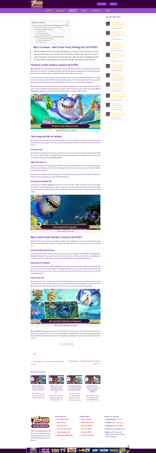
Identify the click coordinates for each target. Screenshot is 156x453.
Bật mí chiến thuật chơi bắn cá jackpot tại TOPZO (50, 36)
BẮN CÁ (73, 11)
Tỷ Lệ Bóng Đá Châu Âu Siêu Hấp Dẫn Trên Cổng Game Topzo (118, 24)
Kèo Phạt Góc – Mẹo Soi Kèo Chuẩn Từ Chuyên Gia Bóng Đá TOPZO (117, 34)
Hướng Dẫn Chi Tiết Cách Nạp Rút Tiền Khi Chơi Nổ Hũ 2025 (118, 75)
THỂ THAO (96, 11)
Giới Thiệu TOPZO (63, 419)
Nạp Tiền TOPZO (86, 425)
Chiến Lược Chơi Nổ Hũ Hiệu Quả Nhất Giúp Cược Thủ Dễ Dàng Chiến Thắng (117, 86)
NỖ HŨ (83, 11)
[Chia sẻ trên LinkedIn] (72, 344)
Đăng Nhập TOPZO (87, 422)
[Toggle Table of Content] (66, 22)
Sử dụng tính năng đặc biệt (44, 34)
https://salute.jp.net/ (118, 422)
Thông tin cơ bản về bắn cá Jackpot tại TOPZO (49, 27)
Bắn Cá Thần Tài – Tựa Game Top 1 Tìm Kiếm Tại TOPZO (38, 388)
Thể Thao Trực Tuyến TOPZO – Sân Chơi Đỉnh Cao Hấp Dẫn (117, 66)
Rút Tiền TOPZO (86, 429)
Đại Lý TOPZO (61, 422)
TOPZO (48, 11)
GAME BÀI (61, 11)
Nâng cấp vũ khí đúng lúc (44, 40)
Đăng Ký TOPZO (86, 419)
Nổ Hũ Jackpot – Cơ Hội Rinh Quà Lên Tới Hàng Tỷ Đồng (118, 114)
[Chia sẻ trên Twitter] (62, 344)
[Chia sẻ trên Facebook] (59, 344)
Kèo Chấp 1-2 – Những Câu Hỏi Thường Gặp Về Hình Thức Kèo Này (118, 45)
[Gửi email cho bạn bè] (65, 344)
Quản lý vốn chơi (42, 42)
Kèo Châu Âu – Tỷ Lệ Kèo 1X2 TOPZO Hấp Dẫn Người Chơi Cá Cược (118, 56)
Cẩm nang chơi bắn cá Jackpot (44, 29)
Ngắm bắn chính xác (43, 33)
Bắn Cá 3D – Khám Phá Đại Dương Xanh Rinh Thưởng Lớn (56, 389)
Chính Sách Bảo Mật (63, 432)
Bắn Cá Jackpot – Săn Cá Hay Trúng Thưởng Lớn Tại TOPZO (51, 25)
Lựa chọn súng (41, 31)
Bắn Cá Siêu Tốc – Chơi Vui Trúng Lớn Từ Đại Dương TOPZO (92, 389)
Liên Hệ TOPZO (62, 425)
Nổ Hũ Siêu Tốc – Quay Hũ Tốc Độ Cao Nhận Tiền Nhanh (117, 105)
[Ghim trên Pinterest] (68, 344)
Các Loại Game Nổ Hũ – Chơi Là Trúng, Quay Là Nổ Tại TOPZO (118, 96)
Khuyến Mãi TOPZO (87, 435)
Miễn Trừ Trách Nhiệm (64, 429)
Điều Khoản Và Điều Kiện (65, 435)
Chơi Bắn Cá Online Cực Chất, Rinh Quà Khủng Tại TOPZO (74, 388)
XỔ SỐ (107, 11)
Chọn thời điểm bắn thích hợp (45, 38)
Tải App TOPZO (86, 432)
